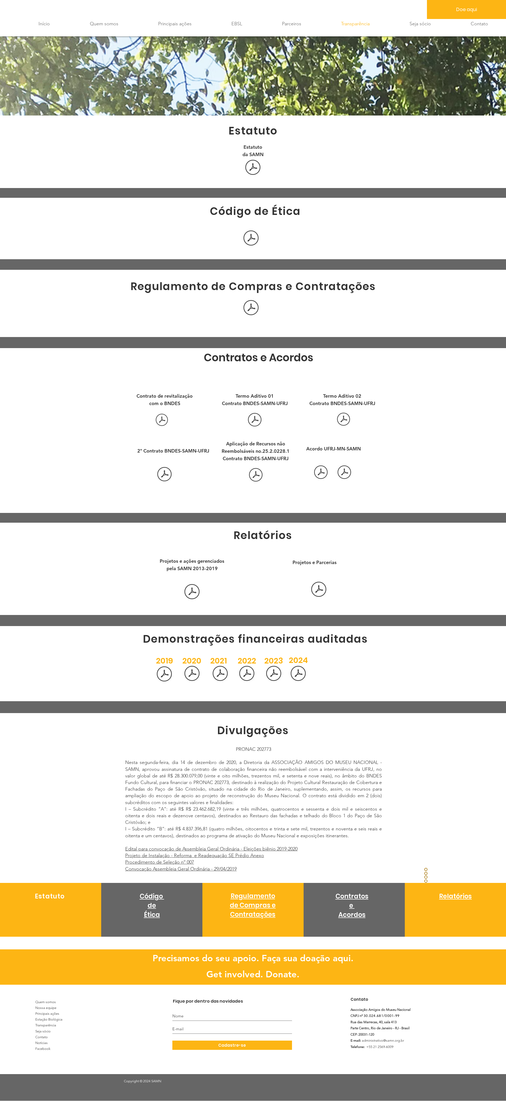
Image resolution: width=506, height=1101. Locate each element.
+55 (369, 1047)
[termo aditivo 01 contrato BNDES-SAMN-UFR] (254, 420)
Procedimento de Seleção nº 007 (159, 862)
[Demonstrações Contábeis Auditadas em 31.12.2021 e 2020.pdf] (220, 674)
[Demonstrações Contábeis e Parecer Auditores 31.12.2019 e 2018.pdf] (164, 674)
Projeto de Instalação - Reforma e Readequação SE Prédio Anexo (194, 855)
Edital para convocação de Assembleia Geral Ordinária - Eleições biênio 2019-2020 (211, 849)
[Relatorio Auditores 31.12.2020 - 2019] (192, 674)
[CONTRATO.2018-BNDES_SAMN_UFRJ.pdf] (161, 420)
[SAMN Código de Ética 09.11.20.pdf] (251, 238)
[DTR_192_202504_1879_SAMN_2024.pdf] (298, 674)
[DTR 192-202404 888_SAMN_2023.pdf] (273, 674)
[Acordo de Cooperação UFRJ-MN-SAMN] (320, 472)
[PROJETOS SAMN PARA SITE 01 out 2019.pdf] (192, 592)
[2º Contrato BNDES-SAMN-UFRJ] (164, 475)
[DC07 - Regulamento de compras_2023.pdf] (251, 308)
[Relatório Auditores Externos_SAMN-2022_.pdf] (246, 674)
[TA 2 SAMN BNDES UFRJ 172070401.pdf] (343, 419)
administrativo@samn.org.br (383, 1040)
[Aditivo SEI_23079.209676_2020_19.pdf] (344, 472)
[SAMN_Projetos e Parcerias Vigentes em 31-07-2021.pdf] (318, 590)
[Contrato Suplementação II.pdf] (255, 475)
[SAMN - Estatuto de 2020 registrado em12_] (252, 168)
